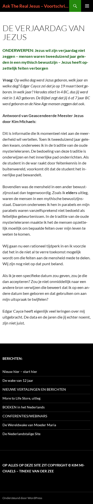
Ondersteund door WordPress (22, 498)
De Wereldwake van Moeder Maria (29, 425)
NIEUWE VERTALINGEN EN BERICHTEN (34, 389)
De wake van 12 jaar (17, 380)
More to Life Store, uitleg (21, 398)
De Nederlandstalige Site (21, 434)
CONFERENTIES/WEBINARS (24, 416)
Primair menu (87, 6)
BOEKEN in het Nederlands (23, 407)
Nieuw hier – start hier (19, 371)
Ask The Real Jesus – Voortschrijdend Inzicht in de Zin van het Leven (35, 6)
